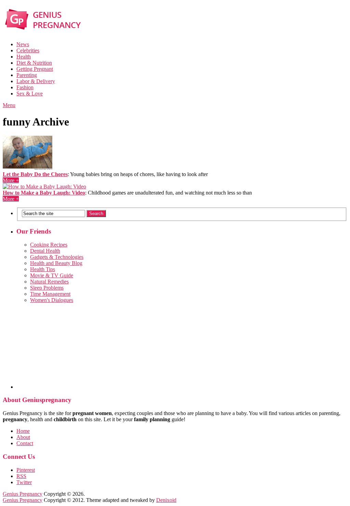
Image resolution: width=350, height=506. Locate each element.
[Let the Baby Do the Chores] (175, 153)
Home (23, 431)
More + (11, 180)
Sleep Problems (47, 288)
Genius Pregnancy (22, 494)
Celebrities (27, 50)
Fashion (24, 87)
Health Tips (42, 269)
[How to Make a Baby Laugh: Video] (175, 187)
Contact (24, 443)
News (22, 44)
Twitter (24, 482)
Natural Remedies (49, 281)
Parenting (26, 75)
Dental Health (45, 251)
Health (23, 56)
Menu (9, 105)
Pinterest (25, 470)
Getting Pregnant (34, 69)
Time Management (50, 294)
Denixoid (166, 500)
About (23, 437)
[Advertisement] (182, 346)
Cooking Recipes (48, 245)
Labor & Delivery (35, 81)
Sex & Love (29, 93)
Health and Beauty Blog (56, 263)
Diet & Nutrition (34, 63)
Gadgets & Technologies (56, 257)
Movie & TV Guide (51, 275)
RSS (21, 476)
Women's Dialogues (51, 300)
